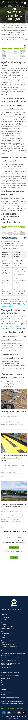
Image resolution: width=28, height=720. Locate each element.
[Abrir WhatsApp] (24, 716)
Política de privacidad (6, 706)
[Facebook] (9, 712)
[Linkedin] (4, 712)
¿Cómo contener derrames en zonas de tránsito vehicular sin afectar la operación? (14, 458)
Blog (20, 416)
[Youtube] (19, 712)
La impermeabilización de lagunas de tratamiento (11, 130)
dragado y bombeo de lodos (18, 89)
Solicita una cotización (15, 326)
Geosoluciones (13, 416)
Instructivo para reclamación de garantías (12, 708)
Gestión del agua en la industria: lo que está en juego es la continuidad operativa (14, 506)
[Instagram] (14, 712)
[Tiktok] (24, 712)
